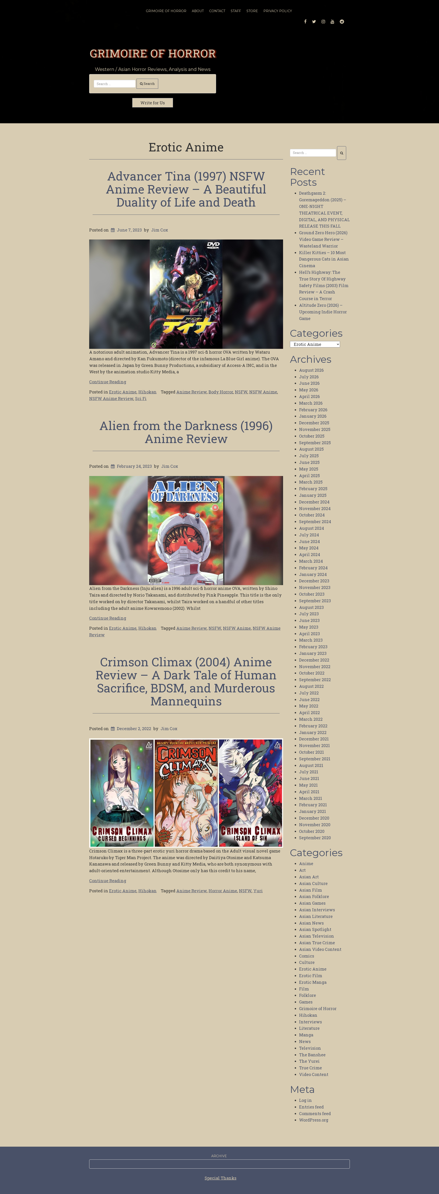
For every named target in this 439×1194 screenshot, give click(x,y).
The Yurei (309, 1061)
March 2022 (311, 719)
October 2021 (311, 752)
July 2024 (309, 535)
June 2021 (309, 778)
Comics (306, 956)
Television (310, 1048)
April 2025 (309, 475)
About (198, 11)
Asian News (311, 923)
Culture (307, 962)
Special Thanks (220, 1178)
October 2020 (311, 831)
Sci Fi (141, 398)
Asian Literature (316, 916)
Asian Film (310, 890)
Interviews (310, 1022)
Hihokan (147, 392)
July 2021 (308, 771)
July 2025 (309, 455)
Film (304, 989)
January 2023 (313, 653)
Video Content (313, 1074)
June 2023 (309, 620)
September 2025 (315, 442)
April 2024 (309, 554)
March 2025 (311, 482)
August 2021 (311, 765)
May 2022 (308, 706)
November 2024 (315, 508)
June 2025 (309, 462)
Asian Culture (313, 883)
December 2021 (314, 739)
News (305, 1041)
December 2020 (314, 818)
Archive (219, 1156)
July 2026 (309, 376)
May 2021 (308, 785)
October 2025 (311, 436)
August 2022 (311, 686)
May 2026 (308, 390)
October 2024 (312, 515)
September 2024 (315, 521)
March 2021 (310, 798)
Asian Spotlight (315, 929)
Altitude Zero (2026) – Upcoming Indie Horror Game (323, 311)
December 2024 (314, 502)
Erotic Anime (123, 392)
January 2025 (313, 495)
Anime (306, 863)
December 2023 (314, 581)
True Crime (310, 1067)
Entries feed (311, 1107)
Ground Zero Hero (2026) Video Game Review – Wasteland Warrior (323, 239)
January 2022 (313, 732)
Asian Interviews (317, 909)
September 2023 (315, 600)
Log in (305, 1100)
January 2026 (313, 416)
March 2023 (311, 640)
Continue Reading (107, 382)
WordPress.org (313, 1120)
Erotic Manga (313, 982)
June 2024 (309, 541)
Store (252, 11)
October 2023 (311, 594)
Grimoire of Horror (153, 53)
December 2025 (314, 422)
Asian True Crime (317, 942)
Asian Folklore (314, 896)
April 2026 (309, 396)
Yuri (258, 890)
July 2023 (309, 613)
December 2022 (314, 660)
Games (306, 1002)
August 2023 (311, 607)
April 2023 (309, 633)
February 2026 (313, 409)
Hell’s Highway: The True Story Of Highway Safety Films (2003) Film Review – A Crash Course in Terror (323, 285)
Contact (217, 11)
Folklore (307, 995)
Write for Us (152, 102)
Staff (236, 11)
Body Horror (221, 392)
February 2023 (313, 646)
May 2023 (308, 627)
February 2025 (313, 488)
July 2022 (309, 693)
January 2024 (313, 574)
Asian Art (309, 876)
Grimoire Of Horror (166, 11)
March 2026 (311, 403)
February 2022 (313, 726)
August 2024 (311, 528)
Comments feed (315, 1113)
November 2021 (314, 745)
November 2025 (314, 429)
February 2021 (313, 804)
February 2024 (313, 567)
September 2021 (314, 758)
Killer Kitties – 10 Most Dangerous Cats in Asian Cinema (324, 259)
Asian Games (312, 903)
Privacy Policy (277, 11)
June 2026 (309, 383)
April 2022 (309, 712)
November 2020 (314, 824)
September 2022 (315, 679)
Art (302, 870)
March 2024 (311, 561)
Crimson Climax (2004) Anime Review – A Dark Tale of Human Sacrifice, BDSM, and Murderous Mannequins (186, 681)
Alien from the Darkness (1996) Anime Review (186, 432)
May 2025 (308, 469)
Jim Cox (159, 230)
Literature (309, 1028)
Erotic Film (310, 975)
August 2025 (311, 449)
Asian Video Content (320, 949)
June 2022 (309, 699)
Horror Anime (223, 890)
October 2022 (311, 673)
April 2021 (309, 791)
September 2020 (315, 837)
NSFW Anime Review (111, 398)
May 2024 (309, 548)
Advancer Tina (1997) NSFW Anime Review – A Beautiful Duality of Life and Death (186, 189)
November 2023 (314, 587)
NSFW (241, 392)
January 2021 (312, 811)
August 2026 (311, 370)
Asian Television (316, 936)
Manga (306, 1035)
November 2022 (314, 666)
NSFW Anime (263, 392)
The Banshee (312, 1054)
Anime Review (191, 392)
